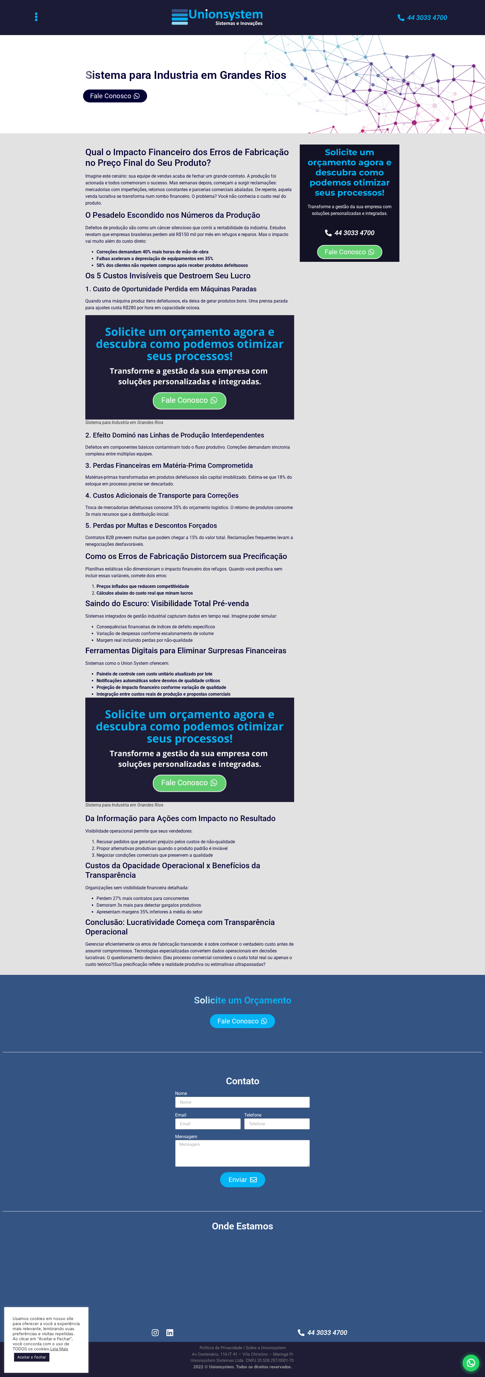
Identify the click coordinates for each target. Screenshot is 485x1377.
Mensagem (186, 1137)
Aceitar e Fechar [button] (31, 1357)
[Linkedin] (170, 1332)
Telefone (252, 1115)
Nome (181, 1093)
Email (180, 1115)
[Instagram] (155, 1332)
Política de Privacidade (221, 1347)
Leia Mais (59, 1348)
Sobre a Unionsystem (266, 1347)
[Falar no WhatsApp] (471, 1363)
